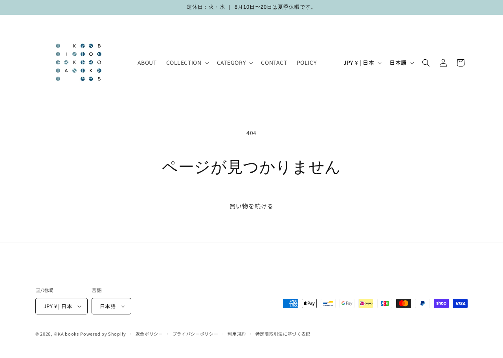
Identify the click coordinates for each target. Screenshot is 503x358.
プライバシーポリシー (195, 334)
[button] (187, 62)
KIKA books (66, 334)
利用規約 (237, 334)
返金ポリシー (149, 334)
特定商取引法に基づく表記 (282, 334)
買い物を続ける (251, 206)
